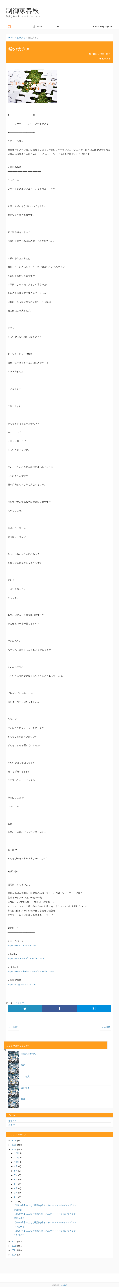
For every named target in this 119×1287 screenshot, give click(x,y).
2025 (14, 1144)
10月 (17, 1161)
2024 (14, 1149)
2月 (16, 1196)
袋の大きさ (19, 1217)
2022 (14, 1245)
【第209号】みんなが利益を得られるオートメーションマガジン (45, 1213)
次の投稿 (13, 1027)
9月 (16, 1166)
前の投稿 (105, 1027)
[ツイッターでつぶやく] (25, 1008)
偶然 (23, 1064)
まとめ (11, 1124)
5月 (16, 1183)
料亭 (23, 1099)
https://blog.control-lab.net (22, 984)
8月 (16, 1170)
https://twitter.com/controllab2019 (26, 958)
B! (94, 1008)
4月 (16, 1188)
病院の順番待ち (28, 1053)
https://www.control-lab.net (22, 945)
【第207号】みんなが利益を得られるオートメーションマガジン (45, 1230)
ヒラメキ (21, 37)
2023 (14, 1241)
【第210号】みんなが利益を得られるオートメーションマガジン (45, 1205)
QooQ (64, 1284)
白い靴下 (25, 1087)
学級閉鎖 (18, 1209)
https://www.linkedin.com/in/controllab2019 (31, 971)
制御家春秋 (22, 10)
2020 (14, 1254)
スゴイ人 (25, 1076)
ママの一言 (19, 1226)
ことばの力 (19, 1235)
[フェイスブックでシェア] (59, 1008)
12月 (17, 1153)
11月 (17, 1157)
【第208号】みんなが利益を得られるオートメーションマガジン (45, 1222)
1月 (16, 1201)
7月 (16, 1175)
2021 (14, 1250)
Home (11, 37)
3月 (16, 1192)
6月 (16, 1179)
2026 (14, 1140)
